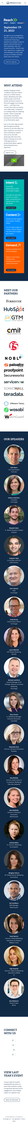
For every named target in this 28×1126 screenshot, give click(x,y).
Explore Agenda (11, 208)
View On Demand (12, 1100)
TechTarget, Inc (7, 1119)
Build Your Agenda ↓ (11, 62)
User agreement (16, 1119)
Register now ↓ (10, 152)
